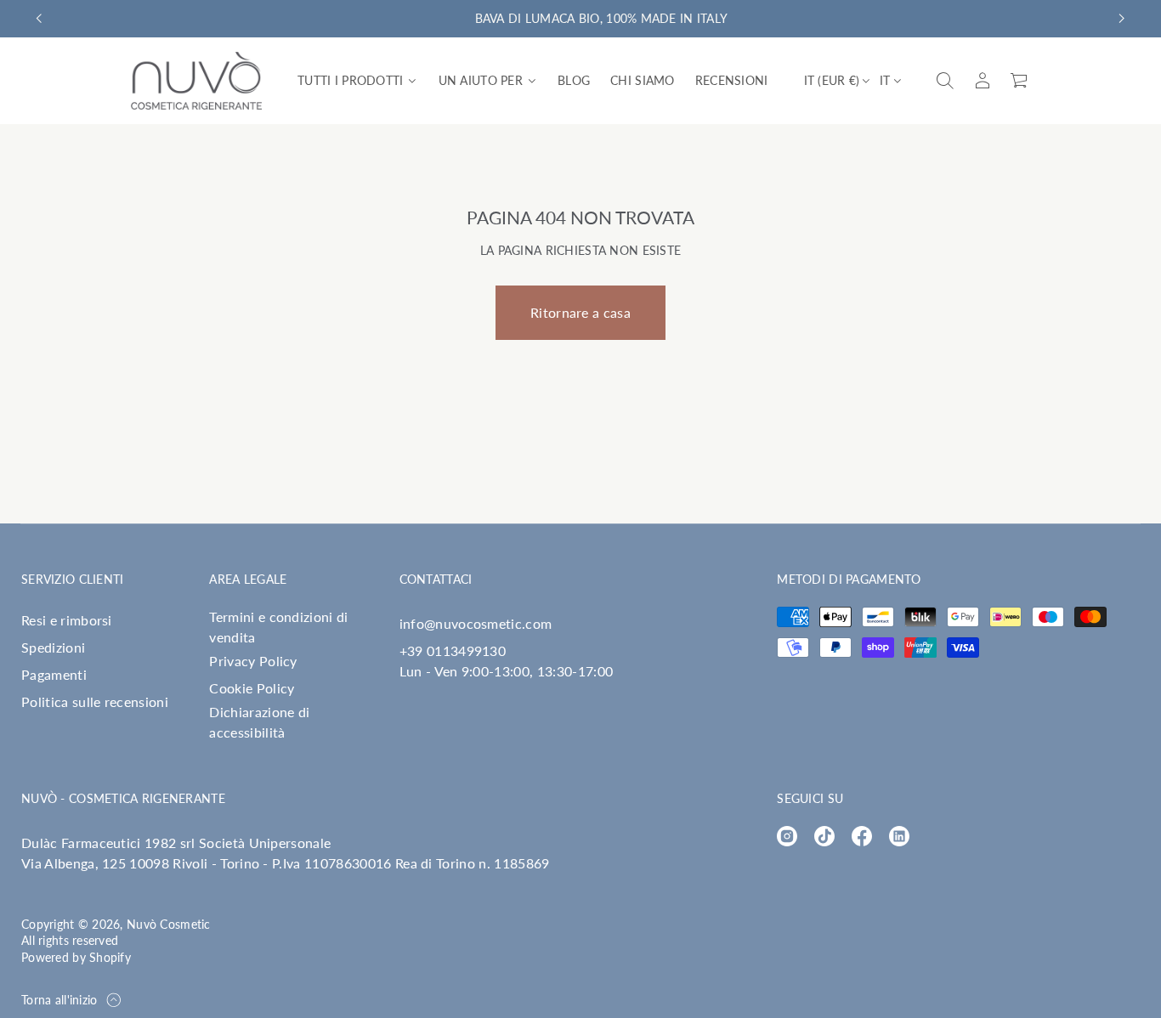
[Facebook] (862, 836)
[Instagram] (787, 836)
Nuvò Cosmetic (169, 924)
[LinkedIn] (899, 836)
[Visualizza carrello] (1020, 80)
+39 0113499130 (452, 650)
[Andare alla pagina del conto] (982, 80)
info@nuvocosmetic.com (475, 623)
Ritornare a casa (580, 312)
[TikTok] (824, 836)
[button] (945, 80)
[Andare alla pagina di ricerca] (945, 80)
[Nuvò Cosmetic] (196, 81)
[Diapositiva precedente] (39, 18)
